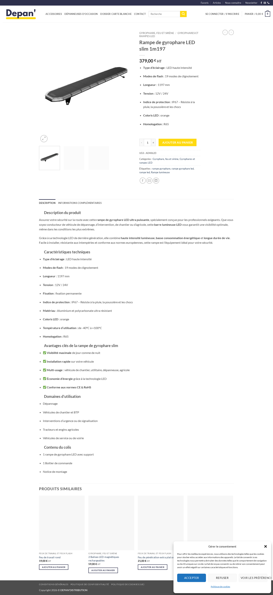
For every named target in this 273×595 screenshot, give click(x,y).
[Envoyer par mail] (149, 180)
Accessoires (54, 13)
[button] (265, 546)
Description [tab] (47, 202)
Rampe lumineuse (160, 172)
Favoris (205, 2)
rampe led (144, 172)
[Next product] (225, 32)
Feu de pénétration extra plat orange (158, 557)
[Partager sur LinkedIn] (156, 180)
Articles (217, 2)
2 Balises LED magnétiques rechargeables (103, 558)
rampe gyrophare (161, 168)
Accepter (191, 577)
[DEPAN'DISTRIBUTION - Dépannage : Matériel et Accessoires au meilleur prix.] (21, 14)
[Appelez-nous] (268, 3)
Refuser (222, 577)
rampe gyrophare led (183, 168)
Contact (140, 13)
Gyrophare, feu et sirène (156, 33)
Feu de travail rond (50, 557)
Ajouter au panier (177, 142)
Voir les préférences (254, 577)
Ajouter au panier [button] (54, 567)
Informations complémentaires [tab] (80, 202)
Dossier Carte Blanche (115, 13)
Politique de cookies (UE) (127, 584)
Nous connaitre (233, 2)
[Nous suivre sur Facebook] (261, 3)
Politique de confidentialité (90, 584)
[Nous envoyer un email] (265, 3)
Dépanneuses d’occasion (81, 13)
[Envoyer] (183, 14)
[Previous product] (231, 32)
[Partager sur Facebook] (143, 180)
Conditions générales (53, 584)
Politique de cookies (220, 586)
